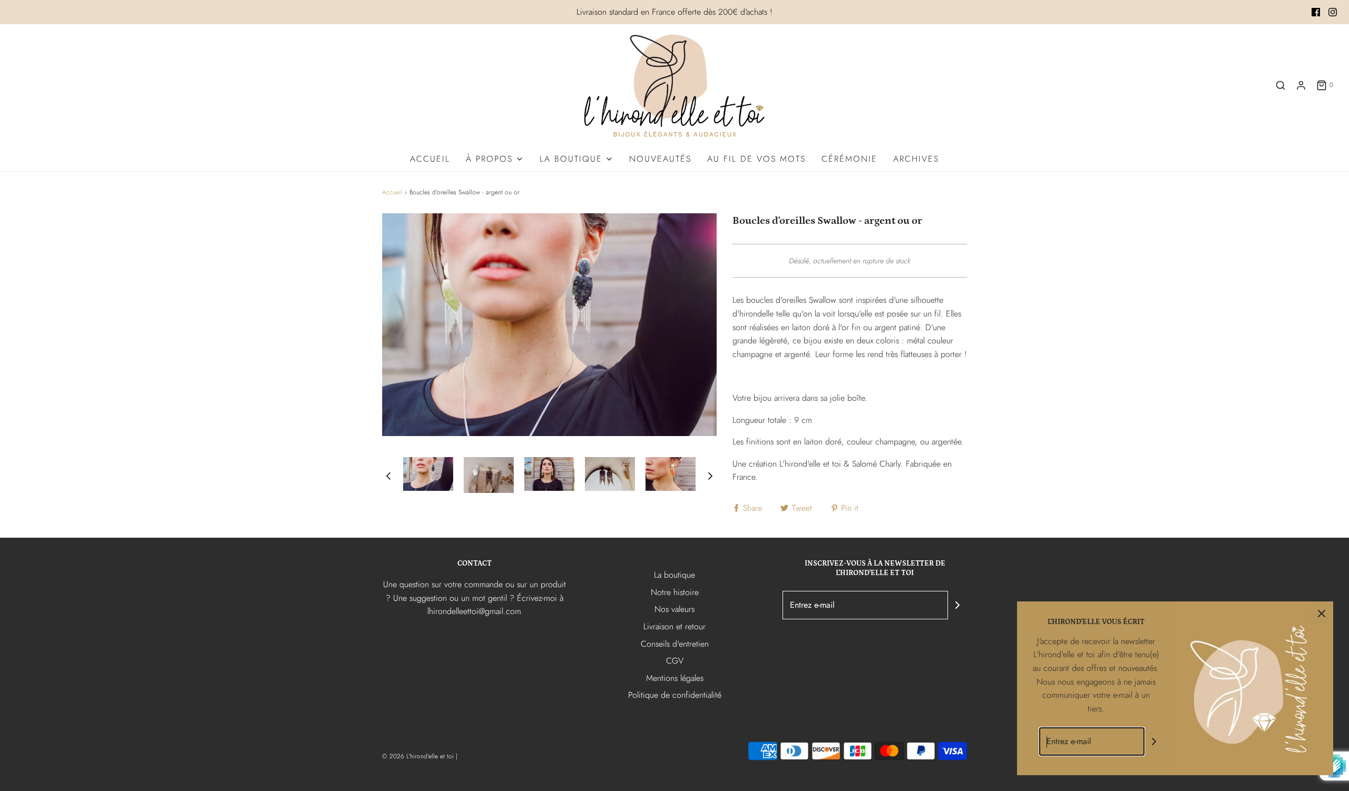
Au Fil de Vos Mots (756, 159)
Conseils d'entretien (675, 644)
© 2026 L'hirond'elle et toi (418, 756)
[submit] (957, 605)
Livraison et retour (674, 626)
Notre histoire (675, 592)
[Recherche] (1280, 85)
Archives (916, 159)
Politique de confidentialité (674, 695)
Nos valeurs (674, 609)
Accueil (430, 159)
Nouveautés (660, 159)
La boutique (674, 575)
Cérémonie (849, 159)
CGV (674, 661)
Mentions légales (674, 678)
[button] (388, 475)
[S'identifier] (1301, 85)
